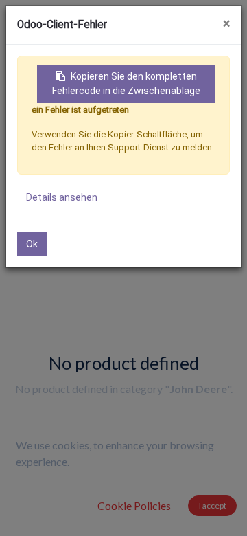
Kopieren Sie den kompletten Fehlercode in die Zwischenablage (126, 83)
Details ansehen (61, 197)
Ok (32, 243)
